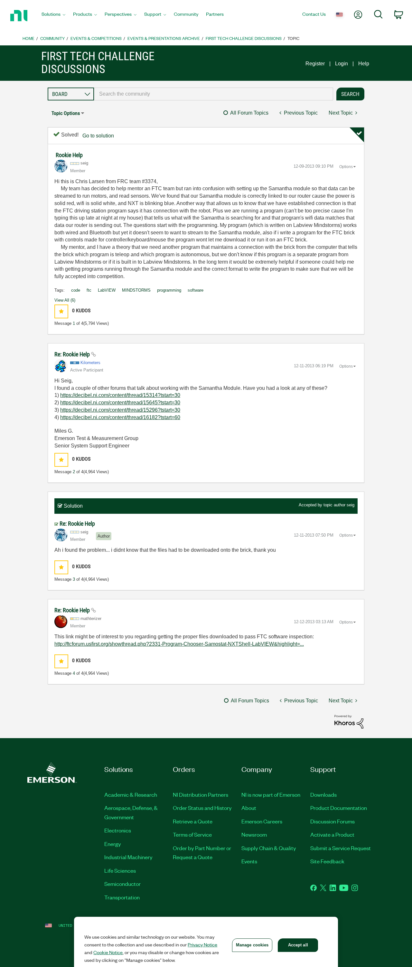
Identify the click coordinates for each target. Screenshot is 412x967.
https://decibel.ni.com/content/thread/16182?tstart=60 (120, 417)
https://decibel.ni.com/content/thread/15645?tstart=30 (120, 402)
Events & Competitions (96, 38)
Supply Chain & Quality (268, 847)
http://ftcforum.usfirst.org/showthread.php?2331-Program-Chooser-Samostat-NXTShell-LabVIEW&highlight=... (179, 644)
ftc (89, 290)
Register (315, 63)
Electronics (117, 830)
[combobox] (213, 94)
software (195, 290)
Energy (112, 843)
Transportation (122, 897)
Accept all (298, 945)
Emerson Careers (261, 821)
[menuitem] (53, 15)
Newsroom (254, 834)
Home (28, 38)
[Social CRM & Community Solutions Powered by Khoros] (348, 721)
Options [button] (346, 166)
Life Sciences (120, 870)
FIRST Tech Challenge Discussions (244, 38)
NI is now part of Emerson (270, 794)
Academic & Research (130, 794)
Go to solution (98, 135)
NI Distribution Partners (200, 794)
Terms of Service (192, 834)
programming (169, 290)
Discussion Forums (332, 821)
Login (341, 63)
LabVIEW (107, 290)
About (248, 807)
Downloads (323, 794)
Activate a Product (332, 834)
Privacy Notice (202, 944)
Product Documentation (338, 807)
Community (52, 38)
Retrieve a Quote (192, 821)
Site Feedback (327, 861)
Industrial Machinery (128, 856)
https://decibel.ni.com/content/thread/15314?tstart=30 (120, 395)
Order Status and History (202, 807)
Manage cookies (252, 945)
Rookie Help (69, 155)
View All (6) (64, 300)
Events (249, 861)
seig (350, 504)
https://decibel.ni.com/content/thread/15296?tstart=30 (120, 410)
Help (363, 63)
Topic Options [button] (66, 113)
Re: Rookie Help (72, 354)
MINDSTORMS (136, 290)
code (75, 290)
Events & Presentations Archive (163, 38)
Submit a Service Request (340, 847)
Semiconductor (122, 883)
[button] (61, 311)
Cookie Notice (108, 952)
